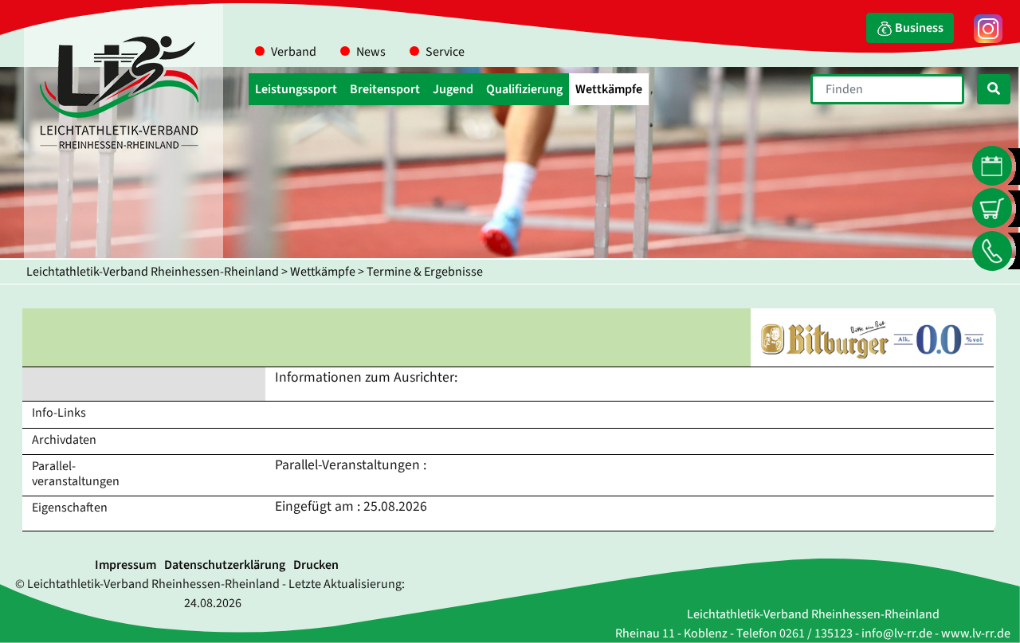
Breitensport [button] (385, 89)
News (371, 52)
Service (445, 52)
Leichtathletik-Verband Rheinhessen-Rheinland (152, 271)
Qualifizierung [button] (524, 89)
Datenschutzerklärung (224, 565)
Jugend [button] (453, 89)
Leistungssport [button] (296, 89)
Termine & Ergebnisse (425, 271)
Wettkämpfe (322, 271)
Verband (293, 52)
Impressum (125, 565)
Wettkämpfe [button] (608, 89)
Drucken (316, 565)
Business (918, 28)
